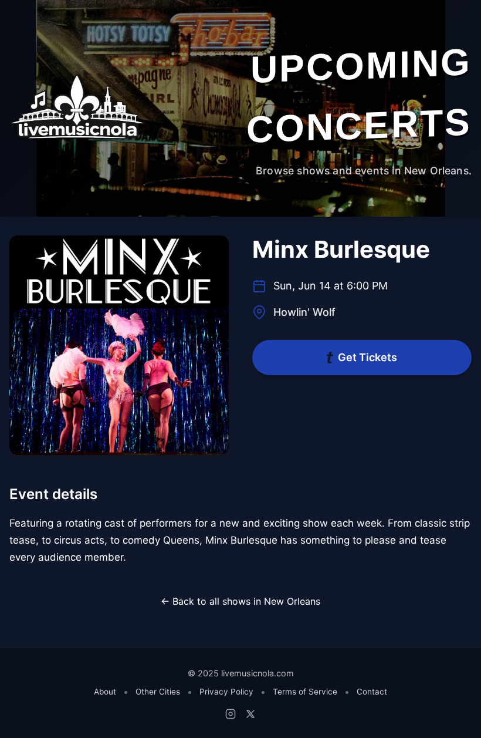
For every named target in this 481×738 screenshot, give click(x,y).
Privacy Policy (226, 691)
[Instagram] (230, 714)
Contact (372, 691)
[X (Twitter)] (250, 714)
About (105, 691)
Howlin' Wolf (304, 312)
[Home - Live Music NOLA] (77, 108)
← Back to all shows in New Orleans (240, 601)
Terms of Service (305, 691)
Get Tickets (367, 357)
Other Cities (158, 691)
